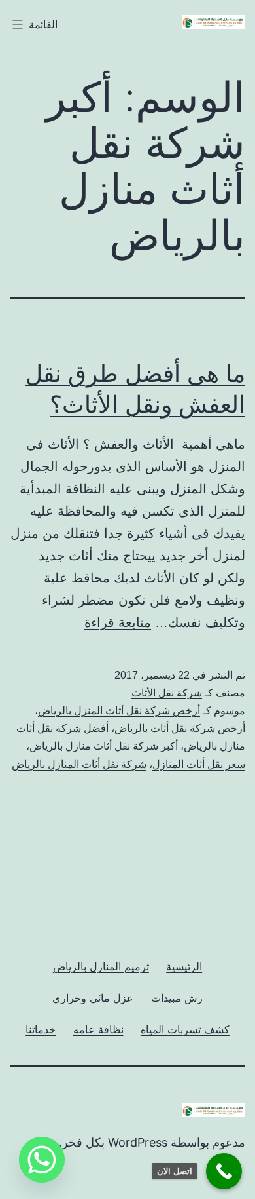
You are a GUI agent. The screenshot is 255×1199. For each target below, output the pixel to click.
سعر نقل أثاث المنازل (198, 764)
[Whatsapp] (42, 1160)
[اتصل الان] (224, 1171)
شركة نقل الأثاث (166, 692)
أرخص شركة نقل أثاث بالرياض (179, 728)
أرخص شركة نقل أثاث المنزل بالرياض (119, 710)
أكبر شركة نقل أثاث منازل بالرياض (103, 746)
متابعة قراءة (117, 622)
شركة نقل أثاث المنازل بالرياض (79, 764)
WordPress (137, 1142)
